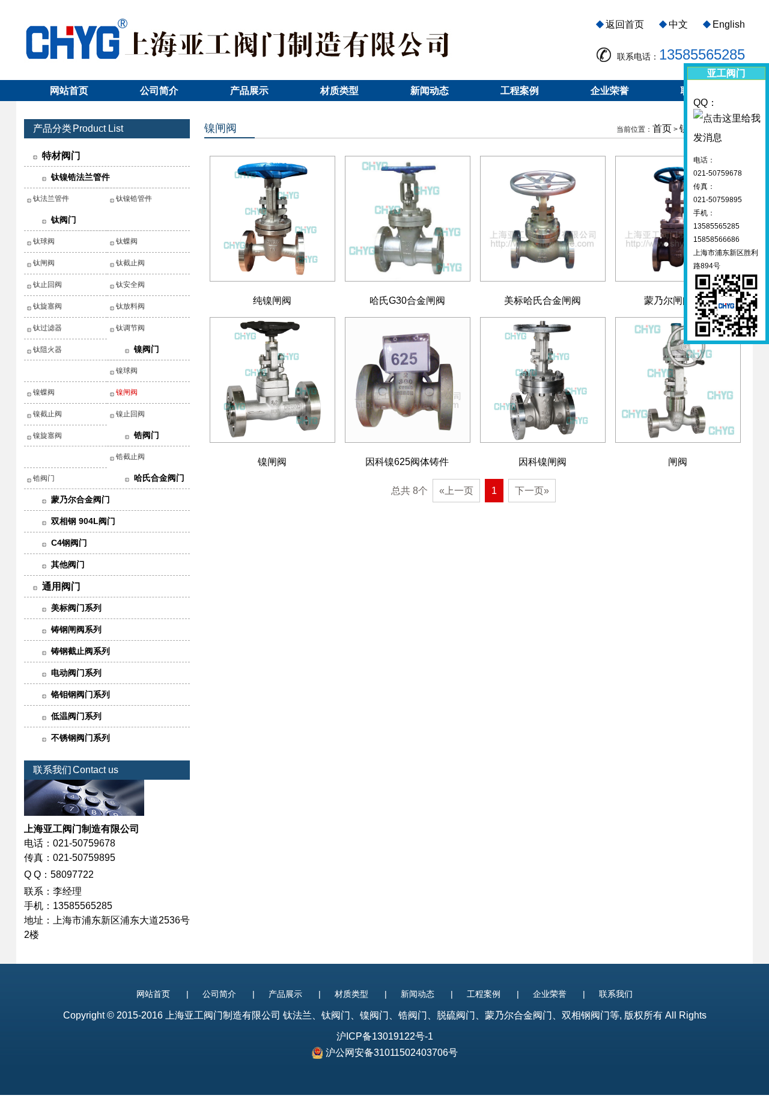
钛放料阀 (130, 306)
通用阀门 (61, 586)
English (729, 24)
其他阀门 (68, 564)
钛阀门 (63, 219)
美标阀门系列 (76, 607)
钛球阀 (44, 241)
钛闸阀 (44, 263)
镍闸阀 (127, 392)
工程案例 (519, 90)
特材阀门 (61, 155)
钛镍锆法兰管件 (80, 177)
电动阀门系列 (76, 672)
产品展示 (249, 90)
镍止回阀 (130, 414)
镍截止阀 (47, 414)
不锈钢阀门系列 (80, 737)
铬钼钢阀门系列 (80, 694)
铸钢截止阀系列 (80, 651)
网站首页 (69, 90)
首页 (662, 128)
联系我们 (616, 994)
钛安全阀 (130, 284)
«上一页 (456, 491)
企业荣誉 (610, 90)
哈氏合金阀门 (159, 478)
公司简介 (159, 90)
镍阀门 (146, 349)
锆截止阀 (130, 456)
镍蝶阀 (44, 392)
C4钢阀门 (69, 542)
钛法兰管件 (51, 198)
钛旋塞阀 (47, 306)
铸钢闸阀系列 (76, 629)
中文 (678, 24)
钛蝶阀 (127, 241)
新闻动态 (429, 90)
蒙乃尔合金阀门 (80, 499)
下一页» (532, 491)
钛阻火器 (47, 349)
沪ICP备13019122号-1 (384, 1036)
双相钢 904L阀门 (83, 521)
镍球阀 (127, 370)
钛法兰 (297, 1015)
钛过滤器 (47, 328)
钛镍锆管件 (134, 198)
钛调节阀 (130, 328)
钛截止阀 (130, 263)
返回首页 (625, 24)
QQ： (705, 102)
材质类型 (339, 90)
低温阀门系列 (76, 716)
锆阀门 (146, 435)
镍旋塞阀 (47, 435)
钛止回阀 (47, 284)
